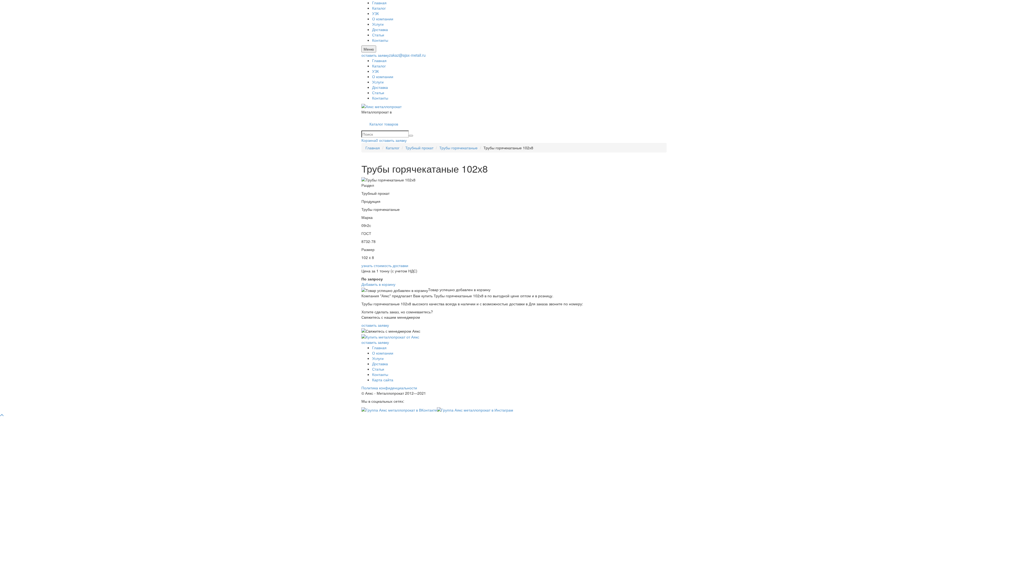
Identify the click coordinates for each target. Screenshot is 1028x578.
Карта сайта (382, 379)
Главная (379, 2)
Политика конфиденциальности (389, 387)
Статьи (378, 34)
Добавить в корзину (378, 284)
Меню (369, 49)
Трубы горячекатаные (458, 147)
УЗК (375, 13)
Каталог (379, 8)
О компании (382, 18)
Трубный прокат (419, 147)
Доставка (380, 29)
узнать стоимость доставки (384, 265)
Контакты (380, 40)
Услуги (378, 24)
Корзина (369, 140)
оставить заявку (375, 55)
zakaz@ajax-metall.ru (407, 55)
